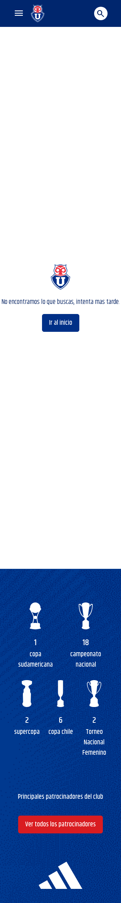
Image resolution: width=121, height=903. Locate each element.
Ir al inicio (60, 323)
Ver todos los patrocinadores (60, 824)
